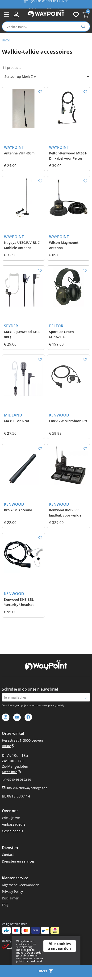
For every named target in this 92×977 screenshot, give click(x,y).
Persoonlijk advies (48, 5)
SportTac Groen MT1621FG (61, 334)
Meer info (9, 772)
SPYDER (11, 326)
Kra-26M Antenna (18, 510)
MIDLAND (13, 415)
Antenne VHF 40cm (19, 153)
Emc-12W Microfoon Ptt (68, 421)
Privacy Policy (12, 891)
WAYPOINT (14, 147)
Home (6, 40)
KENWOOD (59, 415)
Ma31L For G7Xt (16, 421)
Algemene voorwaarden (20, 885)
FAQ (5, 905)
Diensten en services (18, 861)
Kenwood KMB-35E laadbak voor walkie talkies (65, 513)
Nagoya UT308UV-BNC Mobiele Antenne (22, 245)
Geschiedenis (12, 831)
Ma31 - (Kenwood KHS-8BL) (22, 334)
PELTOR (56, 326)
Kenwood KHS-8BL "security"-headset (19, 602)
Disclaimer (10, 898)
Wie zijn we (11, 817)
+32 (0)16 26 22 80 (18, 779)
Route (6, 746)
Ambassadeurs (13, 824)
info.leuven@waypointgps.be (26, 788)
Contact (8, 854)
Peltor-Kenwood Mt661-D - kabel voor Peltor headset (68, 156)
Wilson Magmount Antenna (64, 245)
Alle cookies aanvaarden (59, 946)
